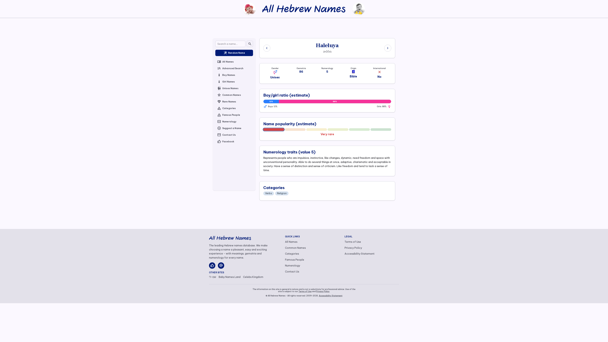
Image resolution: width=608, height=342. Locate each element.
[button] (275, 72)
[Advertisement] (304, 27)
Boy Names (226, 75)
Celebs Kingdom (253, 277)
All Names (225, 62)
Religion (282, 193)
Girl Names (226, 81)
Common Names (229, 95)
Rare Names (226, 101)
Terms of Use (353, 241)
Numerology (226, 121)
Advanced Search (230, 68)
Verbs (268, 193)
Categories (226, 108)
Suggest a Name (229, 128)
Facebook (225, 141)
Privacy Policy (353, 247)
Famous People (228, 115)
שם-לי (212, 277)
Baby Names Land (230, 277)
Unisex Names (227, 88)
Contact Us (226, 135)
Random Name (234, 53)
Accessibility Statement (359, 253)
